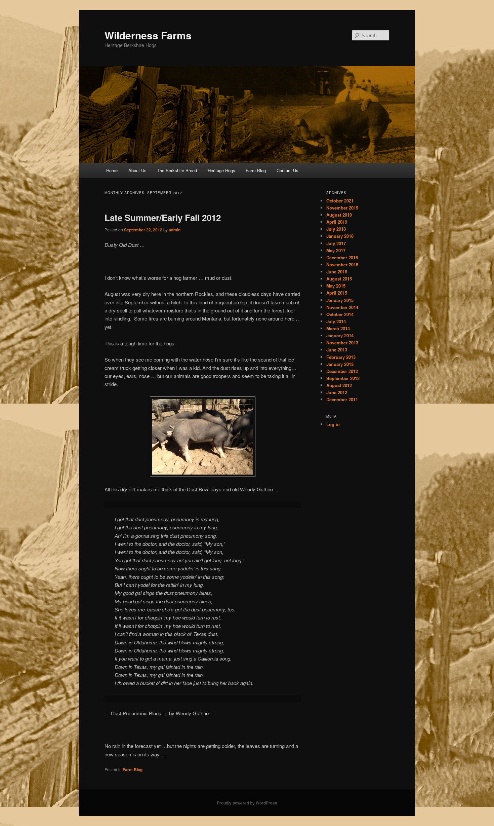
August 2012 (339, 385)
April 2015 (336, 293)
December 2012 (342, 371)
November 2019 (342, 207)
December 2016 (342, 257)
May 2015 (335, 286)
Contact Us (287, 170)
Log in (333, 424)
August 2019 (339, 215)
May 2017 (335, 250)
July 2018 (336, 229)
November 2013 (342, 342)
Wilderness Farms (148, 35)
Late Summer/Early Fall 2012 (163, 217)
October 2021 (340, 200)
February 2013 (341, 357)
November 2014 (342, 307)
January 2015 (340, 300)
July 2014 (336, 321)
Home (112, 170)
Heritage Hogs (221, 170)
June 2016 (336, 271)
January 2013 (340, 364)
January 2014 (340, 335)
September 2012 (343, 378)
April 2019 (336, 222)
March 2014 (338, 328)
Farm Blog (256, 170)
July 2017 (336, 243)
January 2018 (340, 236)
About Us (137, 170)
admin (174, 230)
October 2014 (340, 314)
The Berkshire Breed (177, 170)
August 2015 (339, 278)
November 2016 (342, 264)
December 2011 (342, 399)
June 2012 (336, 392)
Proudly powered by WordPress (247, 803)
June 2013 (336, 349)
